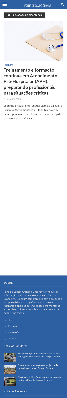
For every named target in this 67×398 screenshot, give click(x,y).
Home (11, 320)
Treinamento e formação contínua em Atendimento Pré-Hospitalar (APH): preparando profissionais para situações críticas (30, 81)
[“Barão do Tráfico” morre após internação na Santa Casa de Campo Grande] (10, 381)
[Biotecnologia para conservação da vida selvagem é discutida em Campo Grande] (10, 357)
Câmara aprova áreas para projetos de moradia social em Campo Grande (38, 367)
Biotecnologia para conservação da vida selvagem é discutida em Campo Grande (39, 355)
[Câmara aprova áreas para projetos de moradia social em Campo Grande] (10, 369)
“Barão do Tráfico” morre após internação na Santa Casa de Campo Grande (39, 378)
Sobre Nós (13, 332)
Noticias (9, 65)
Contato (12, 326)
